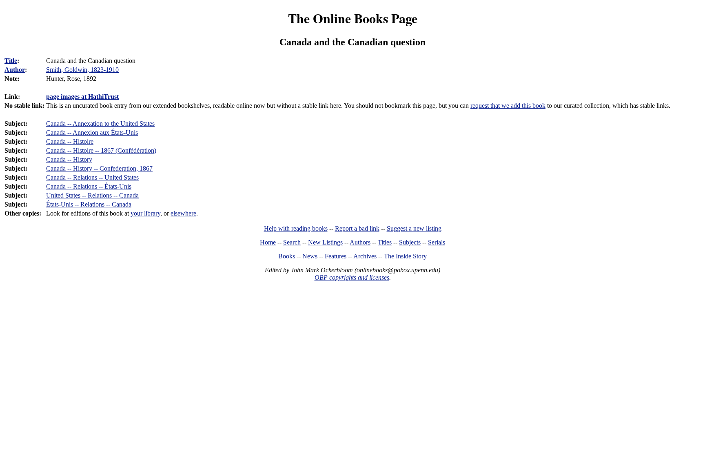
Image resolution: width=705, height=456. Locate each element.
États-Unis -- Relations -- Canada (88, 204)
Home (268, 242)
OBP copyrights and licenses (352, 277)
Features (335, 256)
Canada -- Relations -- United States (92, 177)
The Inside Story (405, 256)
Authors (360, 242)
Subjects (410, 242)
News (309, 256)
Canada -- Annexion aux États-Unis (92, 132)
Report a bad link (357, 228)
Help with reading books (296, 228)
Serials (436, 242)
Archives (365, 256)
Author (14, 69)
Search (292, 242)
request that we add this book (507, 105)
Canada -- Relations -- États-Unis (88, 186)
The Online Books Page (352, 18)
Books (286, 256)
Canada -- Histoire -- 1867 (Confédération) (101, 150)
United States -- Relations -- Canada (92, 195)
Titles (385, 242)
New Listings (325, 242)
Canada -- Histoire (69, 141)
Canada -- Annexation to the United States (100, 123)
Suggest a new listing (414, 228)
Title (10, 60)
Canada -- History (69, 159)
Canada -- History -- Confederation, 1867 (99, 168)
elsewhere (183, 213)
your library (145, 213)
